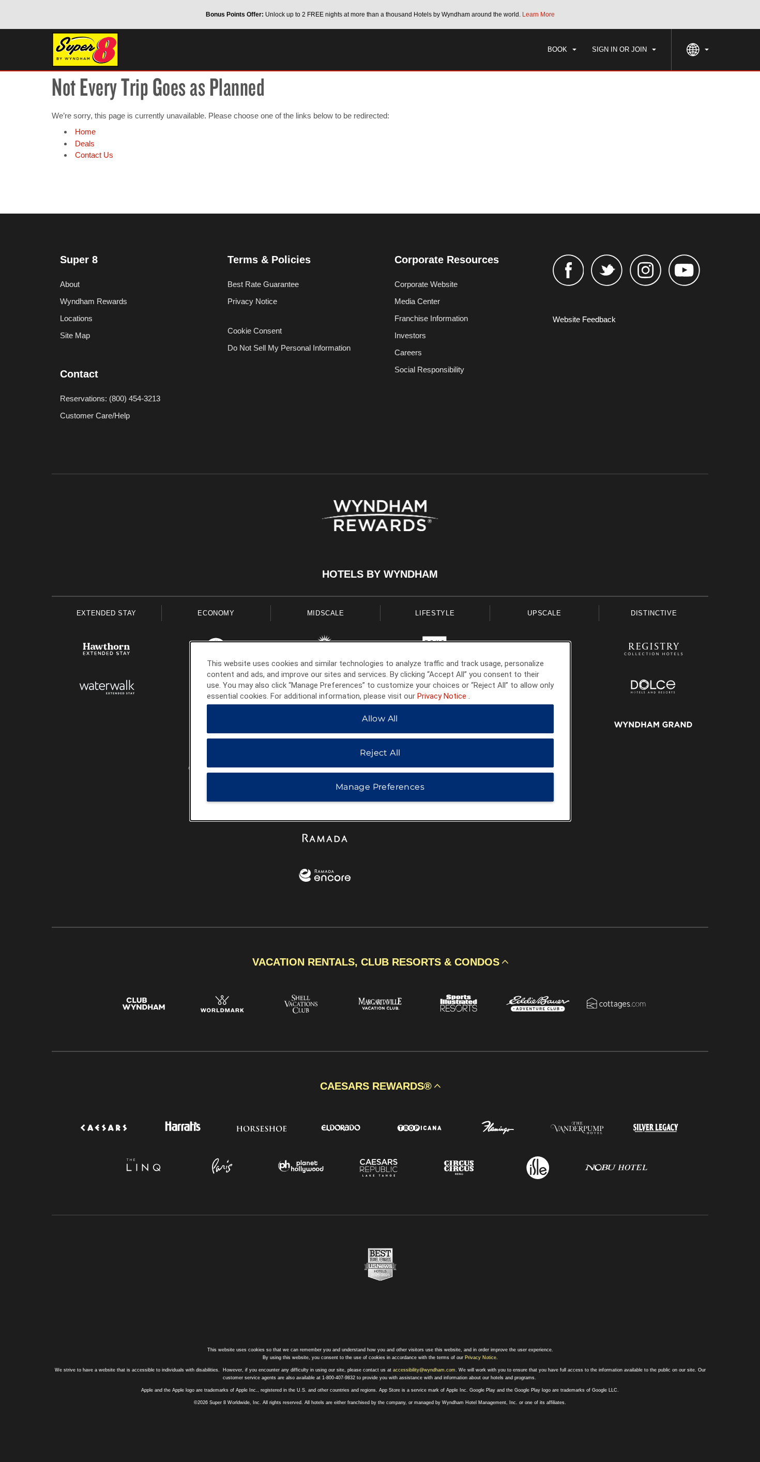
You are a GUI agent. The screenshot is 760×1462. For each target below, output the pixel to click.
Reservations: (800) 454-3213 (110, 398)
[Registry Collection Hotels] (653, 650)
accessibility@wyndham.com (424, 1370)
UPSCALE (544, 613)
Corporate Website (426, 284)
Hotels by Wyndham (380, 574)
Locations (76, 318)
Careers (408, 352)
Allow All (380, 719)
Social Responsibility (429, 369)
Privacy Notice (252, 301)
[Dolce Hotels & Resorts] (653, 688)
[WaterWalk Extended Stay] (106, 688)
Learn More (538, 14)
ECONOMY (216, 613)
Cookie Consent (254, 330)
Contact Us (94, 154)
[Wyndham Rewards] (380, 515)
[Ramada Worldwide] (325, 839)
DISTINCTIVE (654, 613)
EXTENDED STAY (106, 613)
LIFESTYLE (434, 613)
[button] (380, 962)
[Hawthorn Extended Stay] (106, 650)
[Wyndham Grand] (653, 726)
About (70, 284)
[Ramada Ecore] (325, 877)
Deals (85, 143)
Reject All (380, 753)
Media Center (417, 301)
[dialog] (380, 731)
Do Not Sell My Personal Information (289, 347)
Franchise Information (431, 318)
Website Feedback (584, 319)
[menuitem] (562, 49)
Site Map (75, 335)
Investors (410, 335)
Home (85, 131)
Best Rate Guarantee (263, 284)
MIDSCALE (325, 613)
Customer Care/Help (95, 415)
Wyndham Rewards (93, 301)
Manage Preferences (380, 787)
